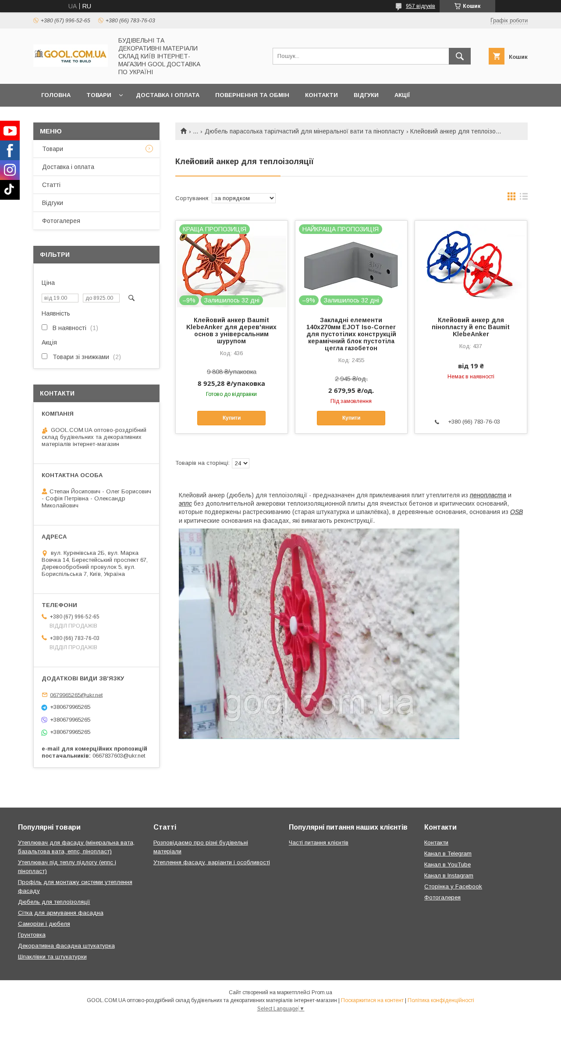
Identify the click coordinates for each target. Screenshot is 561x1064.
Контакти (321, 95)
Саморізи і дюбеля (44, 923)
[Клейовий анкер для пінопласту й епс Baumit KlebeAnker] (471, 265)
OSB (516, 511)
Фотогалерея (61, 220)
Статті (51, 184)
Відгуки (366, 95)
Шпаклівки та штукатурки (52, 956)
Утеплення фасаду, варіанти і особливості (211, 862)
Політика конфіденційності (441, 1000)
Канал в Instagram (448, 875)
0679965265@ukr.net (76, 694)
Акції (402, 95)
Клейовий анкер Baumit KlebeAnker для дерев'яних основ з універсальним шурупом (231, 330)
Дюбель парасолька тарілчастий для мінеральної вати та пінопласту (304, 131)
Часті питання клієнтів (318, 842)
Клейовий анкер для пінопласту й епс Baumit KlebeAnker (471, 327)
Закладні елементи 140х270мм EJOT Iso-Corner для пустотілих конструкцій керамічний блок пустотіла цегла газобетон (351, 334)
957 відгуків (420, 6)
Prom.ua (322, 992)
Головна (56, 95)
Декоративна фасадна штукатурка (66, 945)
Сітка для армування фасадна (60, 912)
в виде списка (524, 198)
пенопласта (488, 495)
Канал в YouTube (447, 864)
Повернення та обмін (252, 95)
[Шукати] (460, 56)
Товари (98, 95)
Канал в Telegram (448, 853)
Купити (232, 418)
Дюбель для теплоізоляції (54, 902)
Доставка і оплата (167, 95)
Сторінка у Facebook (453, 886)
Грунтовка (32, 934)
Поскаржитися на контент (372, 1000)
